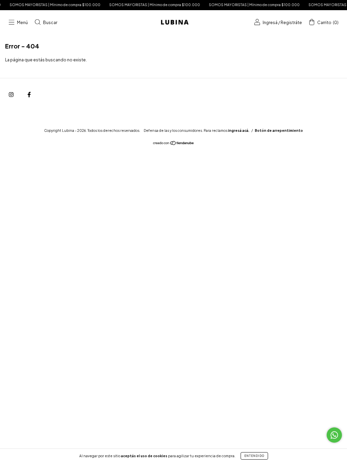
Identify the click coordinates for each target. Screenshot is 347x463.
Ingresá (270, 22)
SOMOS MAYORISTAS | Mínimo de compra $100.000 (51, 5)
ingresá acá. (238, 130)
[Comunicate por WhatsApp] (334, 435)
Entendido (254, 456)
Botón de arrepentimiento (279, 130)
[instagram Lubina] (11, 94)
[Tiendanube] (173, 143)
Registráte (291, 22)
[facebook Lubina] (29, 94)
